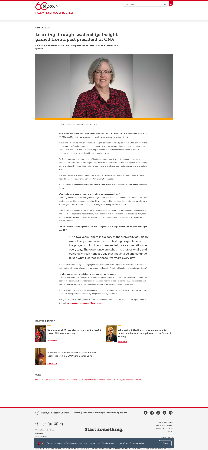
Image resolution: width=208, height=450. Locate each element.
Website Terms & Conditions (134, 443)
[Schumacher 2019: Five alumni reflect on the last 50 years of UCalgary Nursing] (40, 333)
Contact (76, 412)
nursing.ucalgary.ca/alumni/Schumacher (84, 303)
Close (165, 443)
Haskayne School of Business (54, 12)
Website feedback (41, 436)
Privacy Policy (39, 433)
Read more (52, 340)
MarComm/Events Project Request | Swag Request (105, 412)
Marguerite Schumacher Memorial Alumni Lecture (56, 379)
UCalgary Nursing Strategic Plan (127, 379)
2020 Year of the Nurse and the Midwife (95, 379)
